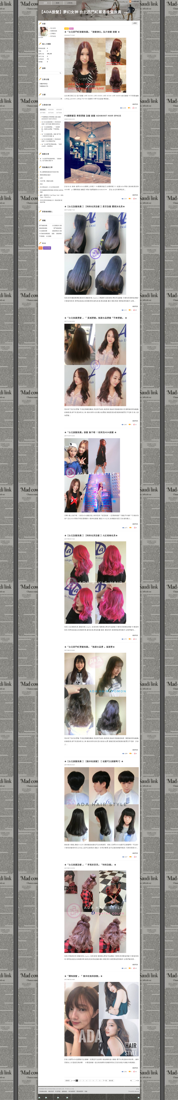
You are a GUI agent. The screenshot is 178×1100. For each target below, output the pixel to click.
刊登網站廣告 (43, 1091)
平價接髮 (41, 236)
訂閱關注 (53, 33)
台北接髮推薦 (43, 231)
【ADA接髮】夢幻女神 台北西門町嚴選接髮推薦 (80, 12)
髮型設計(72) (44, 86)
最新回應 (51, 109)
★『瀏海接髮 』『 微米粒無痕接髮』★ (83, 976)
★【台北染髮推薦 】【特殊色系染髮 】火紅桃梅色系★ (91, 535)
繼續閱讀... (135, 104)
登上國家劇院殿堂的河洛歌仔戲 (49, 172)
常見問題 (57, 1091)
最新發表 (42, 109)
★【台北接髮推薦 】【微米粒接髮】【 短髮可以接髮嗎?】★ (93, 761)
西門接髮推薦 (43, 225)
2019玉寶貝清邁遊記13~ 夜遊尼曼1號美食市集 (51, 201)
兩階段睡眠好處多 (45, 175)
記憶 (41, 178)
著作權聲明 (72, 1091)
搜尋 (60, 72)
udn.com (137, 1091)
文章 (45, 3)
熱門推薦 (59, 112)
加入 (129, 1098)
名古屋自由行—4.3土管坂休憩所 (49, 187)
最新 (135, 23)
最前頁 (68, 1080)
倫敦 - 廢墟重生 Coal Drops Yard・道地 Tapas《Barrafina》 (51, 196)
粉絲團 (43, 1098)
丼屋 (41, 184)
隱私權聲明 (80, 1091)
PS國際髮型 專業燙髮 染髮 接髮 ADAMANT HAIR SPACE (92, 116)
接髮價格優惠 (43, 228)
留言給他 (53, 36)
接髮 (53, 233)
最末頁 (111, 1080)
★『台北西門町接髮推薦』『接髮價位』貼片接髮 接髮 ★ (92, 32)
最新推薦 (59, 109)
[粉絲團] (39, 1098)
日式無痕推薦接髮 (44, 233)
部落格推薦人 (47, 211)
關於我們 (51, 1091)
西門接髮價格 (58, 228)
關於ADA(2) (43, 83)
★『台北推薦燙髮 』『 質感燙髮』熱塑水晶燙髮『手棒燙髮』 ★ (95, 318)
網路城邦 (134, 1098)
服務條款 (64, 1091)
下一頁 (105, 1080)
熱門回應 (51, 112)
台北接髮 (48, 236)
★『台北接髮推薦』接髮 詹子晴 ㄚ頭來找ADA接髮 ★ (90, 432)
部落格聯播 (47, 248)
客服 (86, 1091)
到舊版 (126, 12)
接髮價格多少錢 (57, 231)
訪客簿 (69, 3)
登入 (125, 1098)
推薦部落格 (53, 31)
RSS (40, 248)
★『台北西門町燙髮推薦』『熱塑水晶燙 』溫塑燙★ (89, 647)
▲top (137, 1089)
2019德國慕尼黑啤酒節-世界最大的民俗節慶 (51, 191)
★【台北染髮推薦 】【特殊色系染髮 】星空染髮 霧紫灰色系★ (94, 206)
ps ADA (41, 37)
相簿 (57, 3)
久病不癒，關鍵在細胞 (46, 181)
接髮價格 (59, 233)
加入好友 (53, 28)
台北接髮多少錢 (57, 225)
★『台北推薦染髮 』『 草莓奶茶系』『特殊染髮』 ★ (90, 865)
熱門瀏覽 (42, 112)
